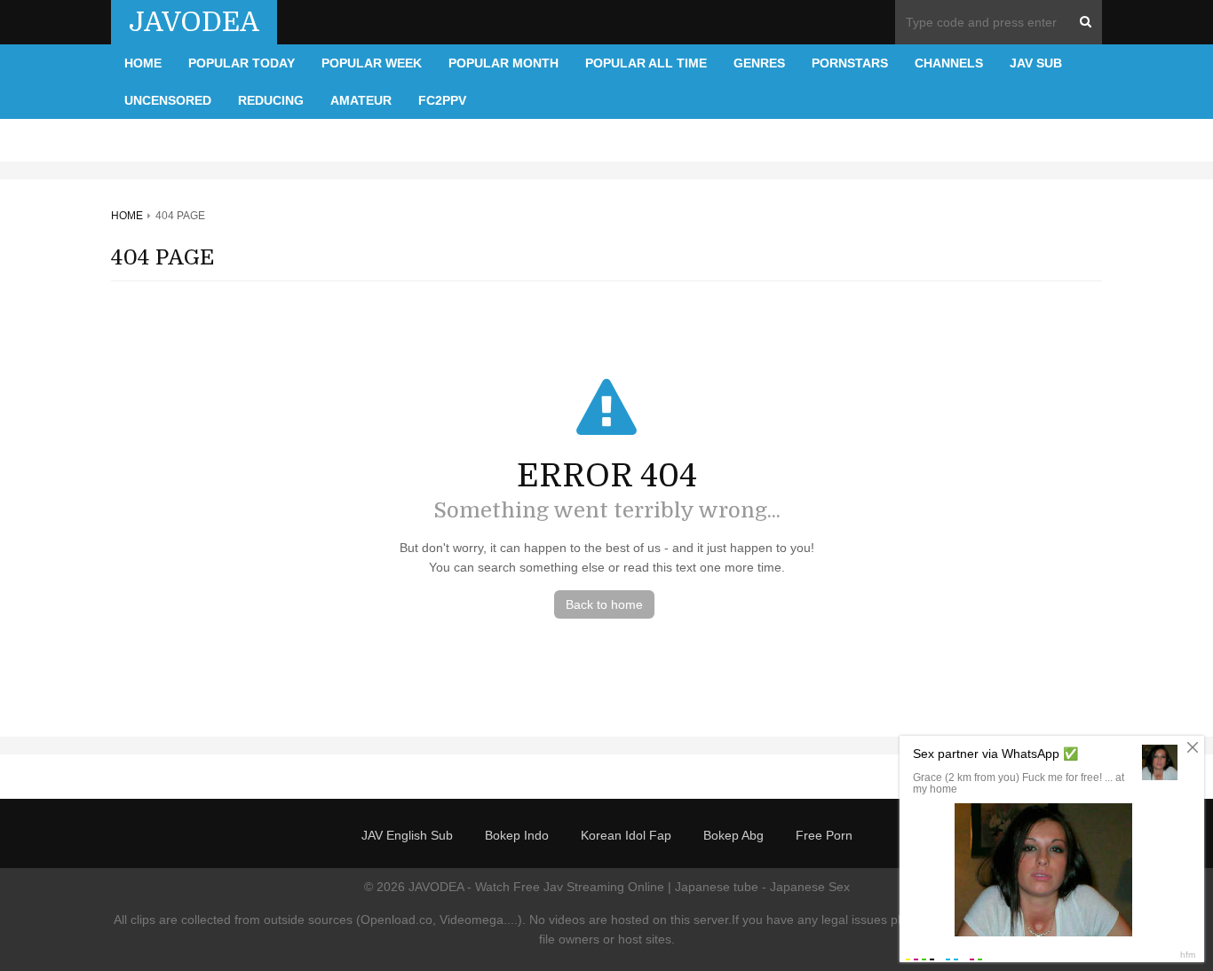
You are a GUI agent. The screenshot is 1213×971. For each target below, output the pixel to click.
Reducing (271, 100)
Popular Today (241, 63)
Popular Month (503, 63)
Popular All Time (646, 63)
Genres (759, 63)
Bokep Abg (733, 835)
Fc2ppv (442, 100)
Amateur (361, 100)
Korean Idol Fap (626, 835)
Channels (949, 63)
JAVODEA (194, 22)
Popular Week (371, 63)
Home (143, 63)
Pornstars (850, 63)
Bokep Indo (517, 835)
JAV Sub (1036, 63)
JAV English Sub (407, 835)
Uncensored (167, 100)
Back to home (604, 604)
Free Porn (824, 835)
